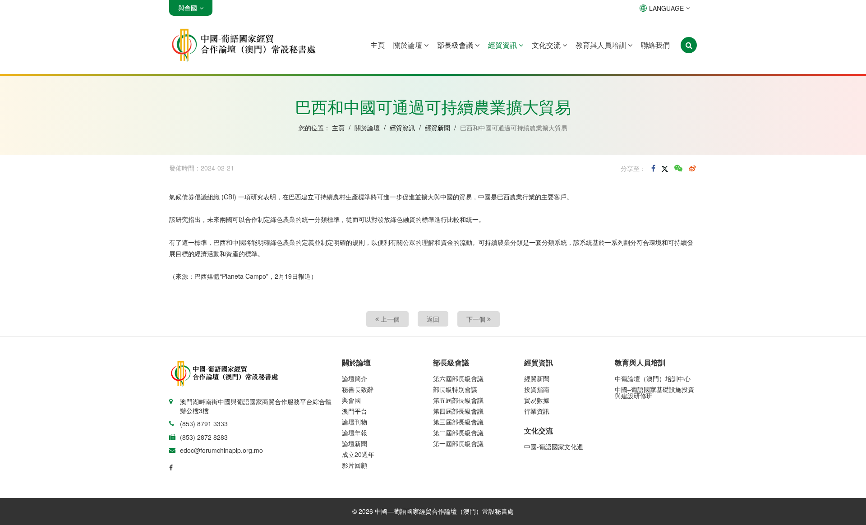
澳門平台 (354, 410)
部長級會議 (456, 45)
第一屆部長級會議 (458, 443)
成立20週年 (358, 454)
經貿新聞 (437, 127)
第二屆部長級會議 (458, 432)
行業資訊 (536, 410)
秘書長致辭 (357, 389)
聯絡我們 (655, 45)
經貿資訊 (503, 45)
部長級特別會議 (455, 389)
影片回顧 (354, 465)
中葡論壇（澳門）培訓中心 (653, 378)
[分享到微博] (692, 168)
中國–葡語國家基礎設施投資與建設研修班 (654, 392)
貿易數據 (536, 400)
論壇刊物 (354, 421)
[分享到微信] (678, 168)
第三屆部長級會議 (458, 421)
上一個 (389, 318)
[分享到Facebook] (653, 168)
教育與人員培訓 (602, 45)
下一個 (476, 318)
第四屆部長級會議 (458, 410)
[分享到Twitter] (665, 168)
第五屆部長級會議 (458, 400)
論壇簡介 (354, 378)
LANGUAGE (666, 8)
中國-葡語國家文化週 (553, 446)
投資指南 (536, 389)
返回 (433, 318)
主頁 (377, 45)
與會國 (351, 400)
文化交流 (547, 45)
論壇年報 (354, 432)
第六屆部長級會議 (458, 378)
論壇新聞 (354, 443)
